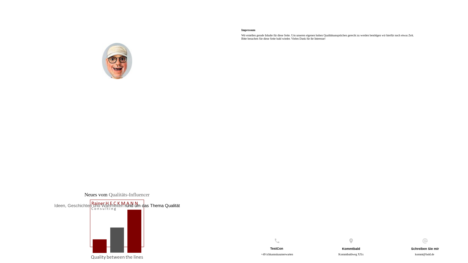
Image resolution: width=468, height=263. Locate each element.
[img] (117, 56)
